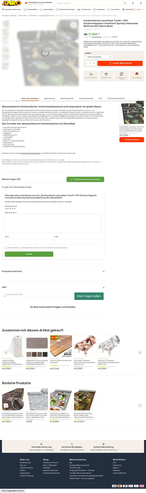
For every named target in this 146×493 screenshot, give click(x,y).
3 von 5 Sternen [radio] (10, 208)
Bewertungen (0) (67, 98)
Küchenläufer (33, 15)
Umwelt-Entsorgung (26, 476)
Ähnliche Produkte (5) (116, 98)
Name (7, 237)
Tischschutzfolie (74, 468)
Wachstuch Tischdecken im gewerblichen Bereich (86, 476)
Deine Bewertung (11, 206)
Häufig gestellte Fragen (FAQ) (79, 465)
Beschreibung (49, 98)
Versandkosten (96, 37)
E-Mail (56, 237)
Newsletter (46, 468)
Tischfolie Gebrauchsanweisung (80, 473)
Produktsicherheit (86, 98)
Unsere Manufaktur (26, 468)
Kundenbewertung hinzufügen (87, 179)
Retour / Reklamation (50, 465)
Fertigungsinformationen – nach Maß (81, 470)
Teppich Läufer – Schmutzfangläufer (81, 478)
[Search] (125, 3)
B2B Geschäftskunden (50, 470)
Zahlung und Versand (50, 463)
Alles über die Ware (30, 98)
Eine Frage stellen (89, 296)
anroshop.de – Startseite (9, 15)
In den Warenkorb (122, 63)
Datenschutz (117, 465)
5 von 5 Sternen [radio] (14, 208)
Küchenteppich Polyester (46, 15)
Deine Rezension (11, 213)
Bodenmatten (23, 15)
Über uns (23, 465)
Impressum (116, 470)
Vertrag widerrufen (119, 473)
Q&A (100, 98)
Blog (70, 463)
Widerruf (116, 468)
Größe (88, 53)
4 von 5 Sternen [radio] (12, 208)
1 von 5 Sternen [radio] (6, 208)
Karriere (22, 470)
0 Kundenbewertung (97, 29)
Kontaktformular (25, 463)
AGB (114, 463)
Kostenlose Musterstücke (51, 473)
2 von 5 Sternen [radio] (8, 208)
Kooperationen (25, 473)
